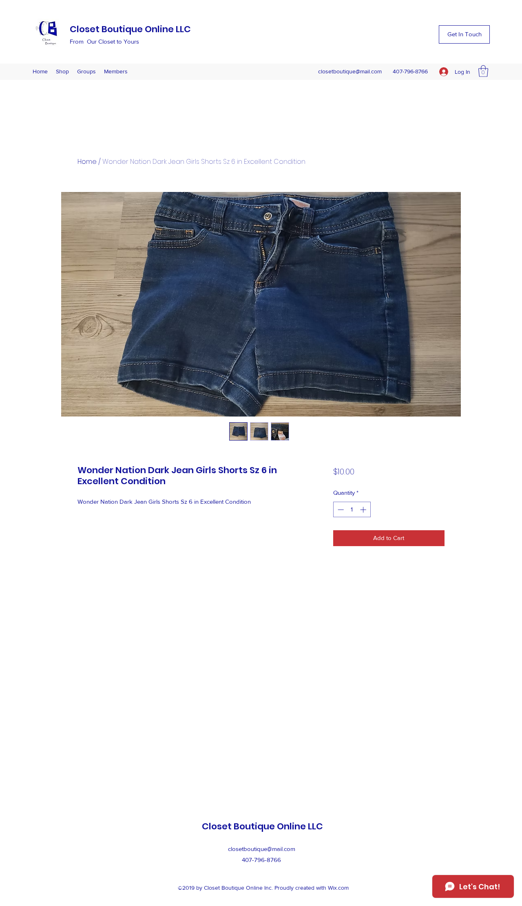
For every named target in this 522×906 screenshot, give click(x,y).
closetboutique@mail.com (350, 71)
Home (87, 161)
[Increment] (363, 509)
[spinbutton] (351, 509)
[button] (464, 34)
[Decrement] (339, 509)
